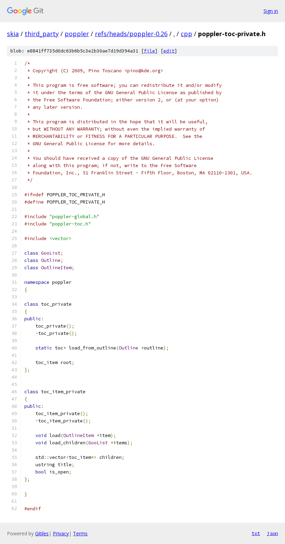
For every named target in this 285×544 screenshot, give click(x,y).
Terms (80, 533)
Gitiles (42, 533)
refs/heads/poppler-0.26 (131, 34)
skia (13, 34)
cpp (186, 34)
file (149, 51)
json (272, 533)
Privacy (61, 533)
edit (168, 51)
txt (256, 533)
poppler (77, 34)
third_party (42, 34)
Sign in (270, 11)
